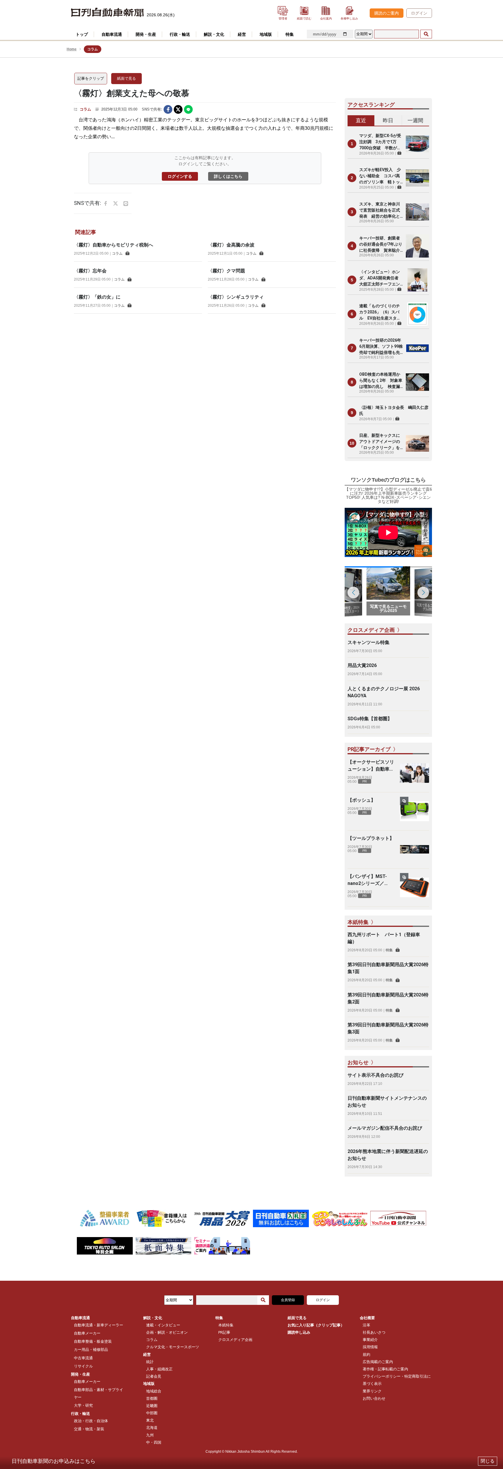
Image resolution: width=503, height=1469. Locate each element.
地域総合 (153, 1391)
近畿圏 (151, 1406)
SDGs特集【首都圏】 (370, 718)
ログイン (419, 13)
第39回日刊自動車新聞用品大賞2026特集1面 (388, 968)
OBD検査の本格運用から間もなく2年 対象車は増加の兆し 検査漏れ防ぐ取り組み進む (380, 381)
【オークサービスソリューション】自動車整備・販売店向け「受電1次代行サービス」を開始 (371, 766)
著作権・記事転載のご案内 (385, 1369)
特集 (389, 950)
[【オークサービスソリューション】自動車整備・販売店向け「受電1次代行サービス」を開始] (414, 773)
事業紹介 (370, 1339)
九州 (150, 1435)
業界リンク (372, 1391)
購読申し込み (299, 1332)
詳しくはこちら (228, 176)
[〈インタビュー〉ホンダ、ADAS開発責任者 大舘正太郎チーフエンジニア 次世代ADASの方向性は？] (417, 280)
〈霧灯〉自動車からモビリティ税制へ (113, 245)
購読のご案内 (386, 13)
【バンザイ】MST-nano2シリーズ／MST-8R (367, 880)
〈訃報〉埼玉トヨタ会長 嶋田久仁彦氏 (393, 410)
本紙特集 (225, 1325)
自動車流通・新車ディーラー (98, 1325)
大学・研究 (83, 1405)
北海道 (151, 1427)
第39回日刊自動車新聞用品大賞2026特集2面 (388, 998)
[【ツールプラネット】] (414, 849)
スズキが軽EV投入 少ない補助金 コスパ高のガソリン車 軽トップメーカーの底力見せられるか (380, 176)
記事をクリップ (90, 78)
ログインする (180, 176)
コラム (85, 109)
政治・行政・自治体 (91, 1421)
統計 (150, 1362)
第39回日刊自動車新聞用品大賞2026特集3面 (388, 1028)
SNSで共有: (152, 109)
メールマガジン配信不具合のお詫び (385, 1128)
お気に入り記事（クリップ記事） (316, 1325)
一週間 (415, 120)
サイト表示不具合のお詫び (375, 1075)
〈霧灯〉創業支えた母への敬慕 (131, 93)
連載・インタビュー (163, 1325)
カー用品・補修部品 (91, 1349)
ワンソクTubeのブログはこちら (388, 480)
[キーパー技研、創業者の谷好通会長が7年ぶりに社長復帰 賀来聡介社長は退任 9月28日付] (417, 246)
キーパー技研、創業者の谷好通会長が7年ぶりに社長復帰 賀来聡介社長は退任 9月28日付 (381, 244)
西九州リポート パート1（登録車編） (384, 938)
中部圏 (151, 1413)
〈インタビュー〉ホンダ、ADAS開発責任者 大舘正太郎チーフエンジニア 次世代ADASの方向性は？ (381, 278)
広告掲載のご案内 (378, 1362)
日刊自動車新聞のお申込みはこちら (53, 1461)
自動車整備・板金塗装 (93, 1341)
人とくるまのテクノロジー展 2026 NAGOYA (384, 692)
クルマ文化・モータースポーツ (172, 1347)
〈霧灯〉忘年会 (90, 271)
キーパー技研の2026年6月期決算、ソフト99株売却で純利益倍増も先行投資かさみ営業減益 (381, 347)
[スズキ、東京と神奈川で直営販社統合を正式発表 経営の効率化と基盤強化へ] (417, 211)
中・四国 (153, 1442)
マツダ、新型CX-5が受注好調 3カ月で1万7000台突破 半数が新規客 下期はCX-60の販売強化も (380, 142)
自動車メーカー (87, 1333)
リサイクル (83, 1366)
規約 (366, 1354)
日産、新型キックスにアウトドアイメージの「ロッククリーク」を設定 (379, 442)
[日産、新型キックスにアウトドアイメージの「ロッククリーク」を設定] (417, 443)
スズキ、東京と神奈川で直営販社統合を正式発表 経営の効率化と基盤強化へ (379, 210)
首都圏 (151, 1398)
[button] (423, 592)
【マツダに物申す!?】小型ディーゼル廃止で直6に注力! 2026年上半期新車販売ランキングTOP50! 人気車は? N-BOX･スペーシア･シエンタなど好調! (388, 495)
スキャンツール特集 (368, 642)
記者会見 (153, 1376)
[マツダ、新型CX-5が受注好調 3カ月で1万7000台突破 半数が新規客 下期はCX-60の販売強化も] (417, 143)
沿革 (366, 1325)
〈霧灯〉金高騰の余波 (231, 245)
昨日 (388, 120)
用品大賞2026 (362, 665)
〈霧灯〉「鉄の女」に (97, 297)
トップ (82, 34)
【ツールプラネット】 (371, 838)
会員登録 (288, 1300)
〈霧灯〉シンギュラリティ (236, 297)
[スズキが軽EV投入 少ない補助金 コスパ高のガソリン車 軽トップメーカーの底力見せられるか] (417, 177)
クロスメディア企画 (235, 1339)
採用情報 (370, 1347)
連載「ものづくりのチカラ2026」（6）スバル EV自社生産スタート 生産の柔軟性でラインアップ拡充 (380, 312)
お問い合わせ (374, 1398)
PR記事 (224, 1332)
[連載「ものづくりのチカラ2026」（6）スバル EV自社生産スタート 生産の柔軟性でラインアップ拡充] (417, 314)
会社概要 (367, 1318)
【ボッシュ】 (362, 800)
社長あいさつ (374, 1332)
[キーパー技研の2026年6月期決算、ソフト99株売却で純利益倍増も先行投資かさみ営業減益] (417, 348)
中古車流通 (83, 1358)
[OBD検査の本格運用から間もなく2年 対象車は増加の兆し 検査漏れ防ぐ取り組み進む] (417, 382)
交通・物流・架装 (89, 1429)
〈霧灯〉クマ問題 (226, 271)
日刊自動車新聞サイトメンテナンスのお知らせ (387, 1101)
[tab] (361, 120)
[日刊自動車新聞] (107, 12)
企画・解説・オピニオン (167, 1332)
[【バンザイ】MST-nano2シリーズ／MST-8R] (414, 887)
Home (72, 49)
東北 (150, 1420)
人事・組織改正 (159, 1369)
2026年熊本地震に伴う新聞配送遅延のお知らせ (388, 1155)
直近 (361, 120)
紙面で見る (126, 78)
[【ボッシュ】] (414, 811)
